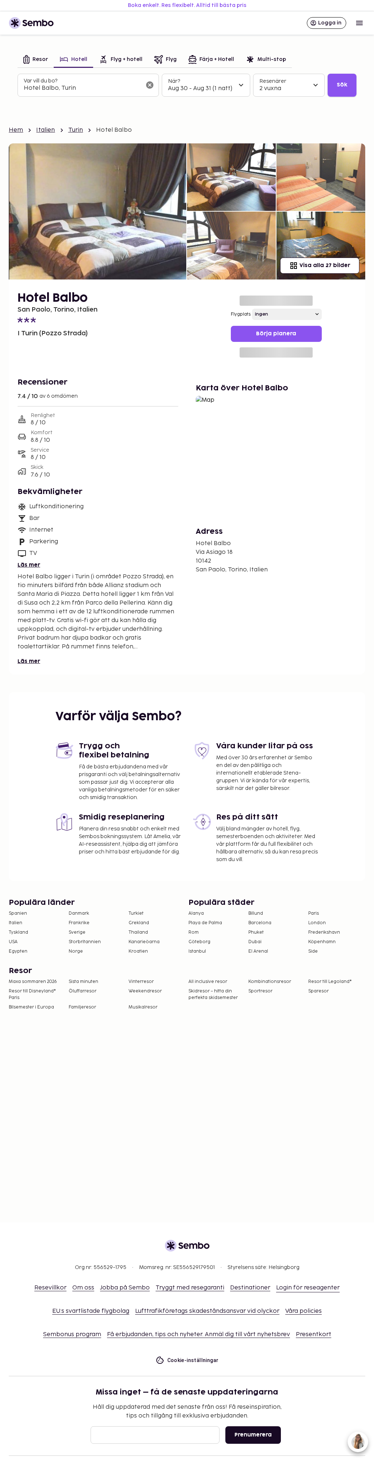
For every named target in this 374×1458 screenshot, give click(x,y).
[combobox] (82, 88)
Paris (313, 913)
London (317, 923)
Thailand (138, 932)
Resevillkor (50, 1287)
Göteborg (199, 942)
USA (13, 942)
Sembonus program (72, 1334)
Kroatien (138, 951)
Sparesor (318, 991)
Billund (255, 913)
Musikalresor (143, 1007)
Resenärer (272, 81)
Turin (75, 130)
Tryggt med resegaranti (190, 1287)
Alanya (196, 913)
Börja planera (276, 333)
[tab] (36, 60)
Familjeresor (82, 1007)
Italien (45, 130)
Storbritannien (85, 942)
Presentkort (313, 1334)
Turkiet (136, 913)
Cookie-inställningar (193, 1360)
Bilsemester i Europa (31, 1007)
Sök (342, 84)
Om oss (83, 1287)
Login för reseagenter (308, 1287)
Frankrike (79, 923)
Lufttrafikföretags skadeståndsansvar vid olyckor (207, 1311)
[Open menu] (359, 23)
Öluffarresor (82, 991)
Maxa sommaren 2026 (33, 981)
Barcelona (259, 923)
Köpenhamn (322, 942)
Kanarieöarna (144, 942)
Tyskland (18, 932)
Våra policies (303, 1311)
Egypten (18, 951)
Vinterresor (141, 981)
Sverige (77, 932)
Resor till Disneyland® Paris (32, 994)
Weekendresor (145, 991)
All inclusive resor (207, 981)
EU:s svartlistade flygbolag (90, 1311)
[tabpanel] (187, 85)
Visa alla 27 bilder (324, 265)
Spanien (18, 913)
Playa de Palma (205, 923)
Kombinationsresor (269, 981)
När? (174, 81)
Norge (76, 951)
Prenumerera (253, 1434)
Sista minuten (83, 981)
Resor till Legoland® (330, 981)
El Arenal (258, 951)
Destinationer (250, 1287)
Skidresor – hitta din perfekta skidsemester (213, 994)
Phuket (256, 932)
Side (313, 951)
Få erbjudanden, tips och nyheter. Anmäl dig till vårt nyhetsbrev (198, 1334)
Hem (16, 130)
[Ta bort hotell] (149, 85)
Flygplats (241, 314)
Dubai (255, 942)
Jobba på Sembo (125, 1287)
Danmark (79, 913)
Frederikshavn (324, 932)
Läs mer (29, 565)
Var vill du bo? (40, 81)
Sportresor (260, 991)
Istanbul (197, 951)
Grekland (139, 923)
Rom (193, 932)
